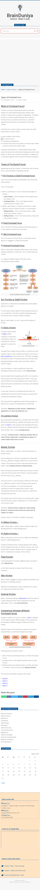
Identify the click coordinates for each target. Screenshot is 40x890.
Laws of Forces (11, 89)
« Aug (3, 783)
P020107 (5, 679)
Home (3, 89)
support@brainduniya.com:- (11, 813)
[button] (20, 713)
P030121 (5, 683)
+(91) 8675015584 (7, 817)
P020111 (5, 681)
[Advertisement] (20, 61)
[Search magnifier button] (37, 31)
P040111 (5, 686)
